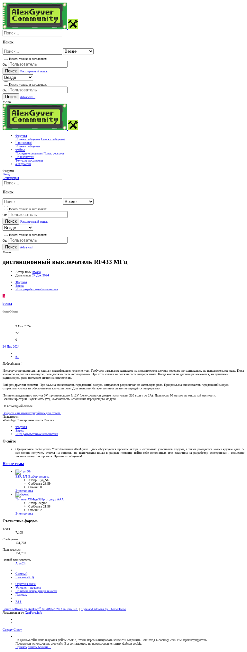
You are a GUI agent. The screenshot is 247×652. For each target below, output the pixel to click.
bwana (36, 272)
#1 (17, 357)
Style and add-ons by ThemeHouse (103, 609)
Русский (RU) (24, 577)
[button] (7, 102)
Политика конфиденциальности (36, 591)
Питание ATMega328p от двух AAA (39, 499)
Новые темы (13, 464)
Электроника (24, 490)
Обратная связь (25, 584)
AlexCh (20, 563)
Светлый (21, 573)
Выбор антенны (32, 476)
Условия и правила (28, 587)
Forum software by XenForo (40, 609)
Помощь (21, 594)
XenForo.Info (33, 612)
